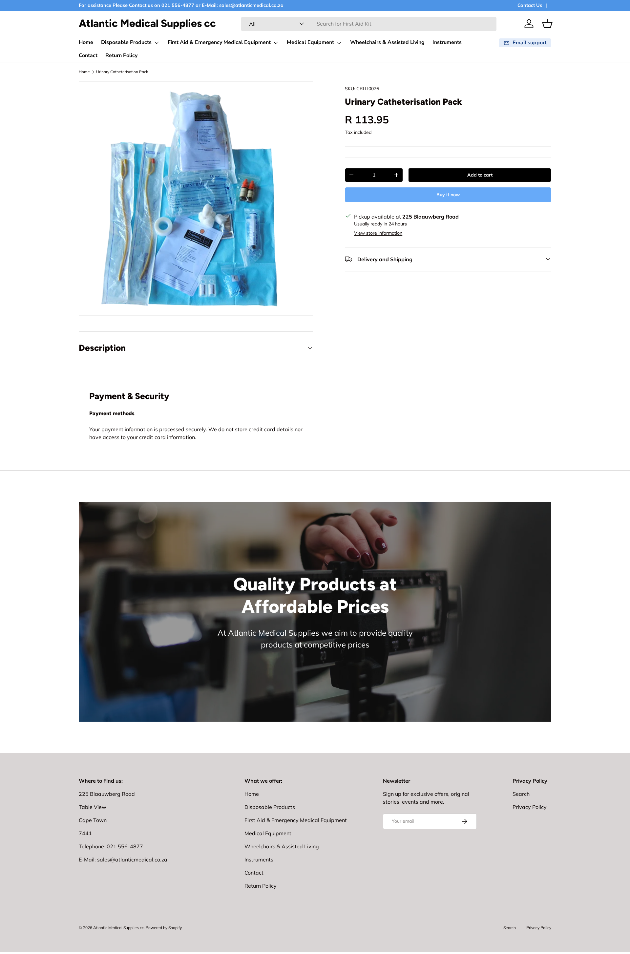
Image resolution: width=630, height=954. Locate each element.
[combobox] (368, 23)
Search (521, 794)
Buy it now (448, 194)
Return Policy (121, 55)
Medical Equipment (310, 42)
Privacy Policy (530, 807)
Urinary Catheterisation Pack (122, 71)
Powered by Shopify (164, 927)
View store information (378, 233)
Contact (88, 55)
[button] (547, 23)
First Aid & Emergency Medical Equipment (219, 42)
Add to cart (480, 175)
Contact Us (529, 5)
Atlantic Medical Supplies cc (118, 927)
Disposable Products (126, 42)
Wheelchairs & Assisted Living (387, 42)
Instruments (447, 42)
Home (86, 42)
